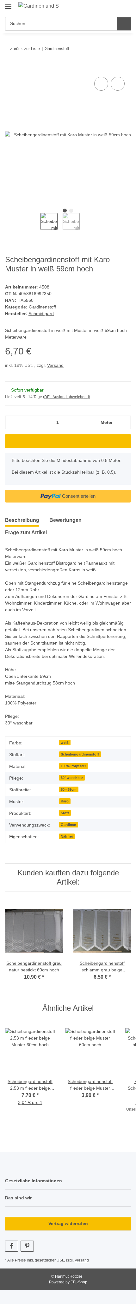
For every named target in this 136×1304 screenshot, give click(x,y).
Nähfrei (67, 836)
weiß (65, 742)
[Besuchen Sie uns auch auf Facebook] (11, 1246)
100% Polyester (73, 766)
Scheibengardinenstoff (80, 754)
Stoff (65, 813)
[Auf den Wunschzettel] (118, 84)
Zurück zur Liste (25, 48)
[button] (106, 7)
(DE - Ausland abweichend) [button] (66, 397)
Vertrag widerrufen (68, 1223)
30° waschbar (72, 778)
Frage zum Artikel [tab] (26, 532)
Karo (65, 801)
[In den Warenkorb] (10, 68)
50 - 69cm (69, 789)
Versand (55, 365)
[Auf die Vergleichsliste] (101, 84)
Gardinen (68, 825)
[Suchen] (124, 23)
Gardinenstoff (42, 306)
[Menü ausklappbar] (8, 4)
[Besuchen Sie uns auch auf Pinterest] (27, 1246)
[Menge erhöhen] (124, 422)
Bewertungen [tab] (65, 520)
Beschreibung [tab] (22, 520)
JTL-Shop (79, 1282)
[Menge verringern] (12, 422)
